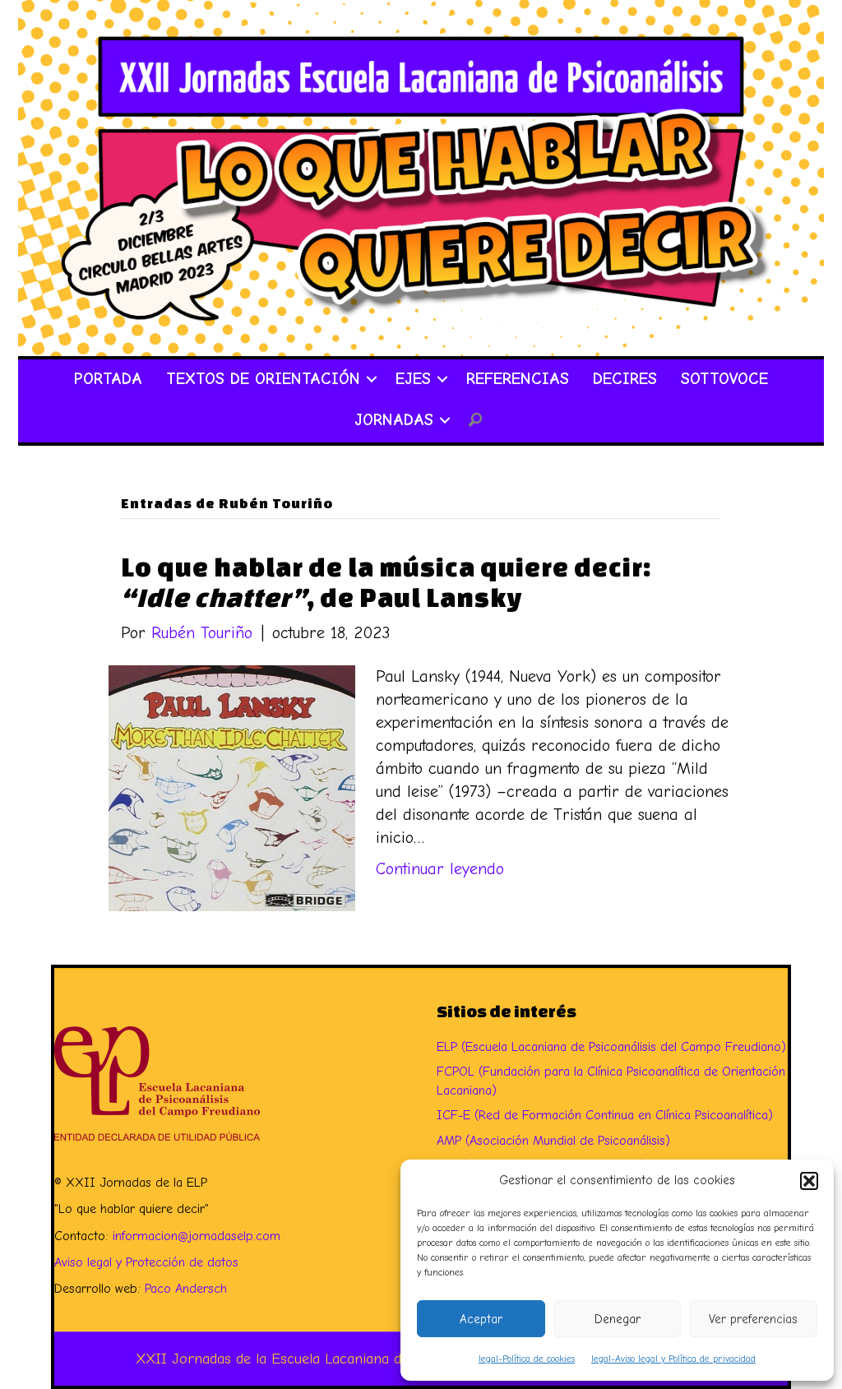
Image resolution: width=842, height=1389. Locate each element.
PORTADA (108, 378)
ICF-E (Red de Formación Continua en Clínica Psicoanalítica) (605, 1115)
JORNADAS (393, 419)
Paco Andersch (186, 1288)
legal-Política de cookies (527, 1358)
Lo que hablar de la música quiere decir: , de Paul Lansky (386, 582)
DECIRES (625, 378)
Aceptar (481, 1319)
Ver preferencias (753, 1319)
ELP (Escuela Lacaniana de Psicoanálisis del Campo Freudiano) (611, 1046)
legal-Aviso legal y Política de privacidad (673, 1358)
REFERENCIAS (517, 378)
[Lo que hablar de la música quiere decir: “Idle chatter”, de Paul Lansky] (232, 786)
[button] (809, 1181)
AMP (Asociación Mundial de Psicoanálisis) (553, 1140)
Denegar (617, 1319)
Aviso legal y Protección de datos (146, 1262)
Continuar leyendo (440, 868)
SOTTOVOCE (724, 378)
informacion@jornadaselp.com (196, 1236)
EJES (413, 378)
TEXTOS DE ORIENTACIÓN (263, 378)
